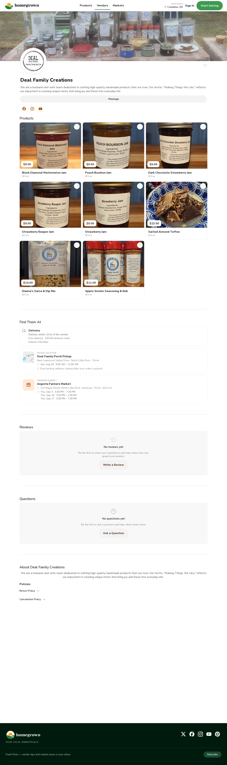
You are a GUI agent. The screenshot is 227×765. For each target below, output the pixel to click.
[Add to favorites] (205, 65)
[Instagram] (200, 734)
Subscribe (212, 754)
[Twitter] (183, 734)
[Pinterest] (217, 734)
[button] (173, 6)
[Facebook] (192, 734)
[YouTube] (209, 734)
